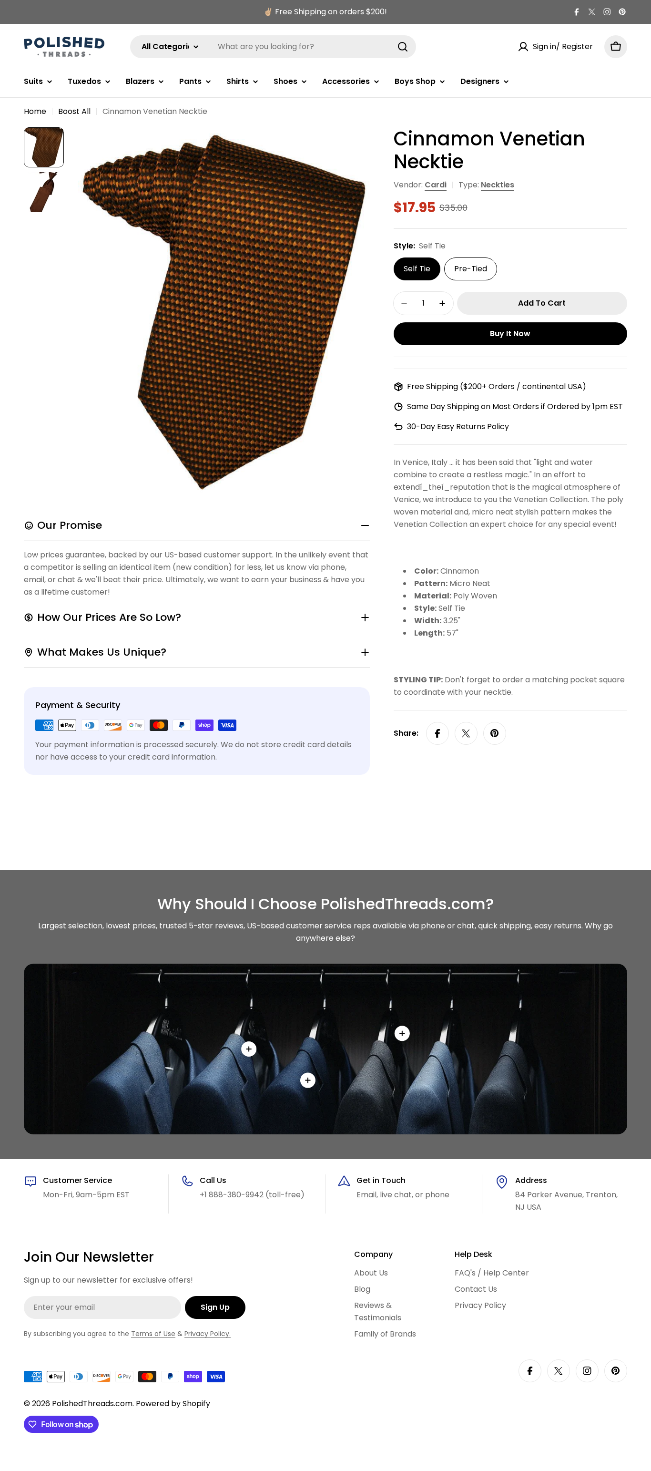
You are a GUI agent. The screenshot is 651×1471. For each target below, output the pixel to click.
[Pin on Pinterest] (494, 733)
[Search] (402, 46)
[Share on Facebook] (437, 733)
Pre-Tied (470, 268)
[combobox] (273, 46)
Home (35, 111)
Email (366, 1194)
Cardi (436, 184)
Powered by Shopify (173, 1403)
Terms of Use (153, 1333)
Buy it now (510, 333)
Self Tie (417, 268)
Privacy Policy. (207, 1333)
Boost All (74, 111)
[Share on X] (466, 733)
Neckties (497, 184)
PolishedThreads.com (92, 1403)
